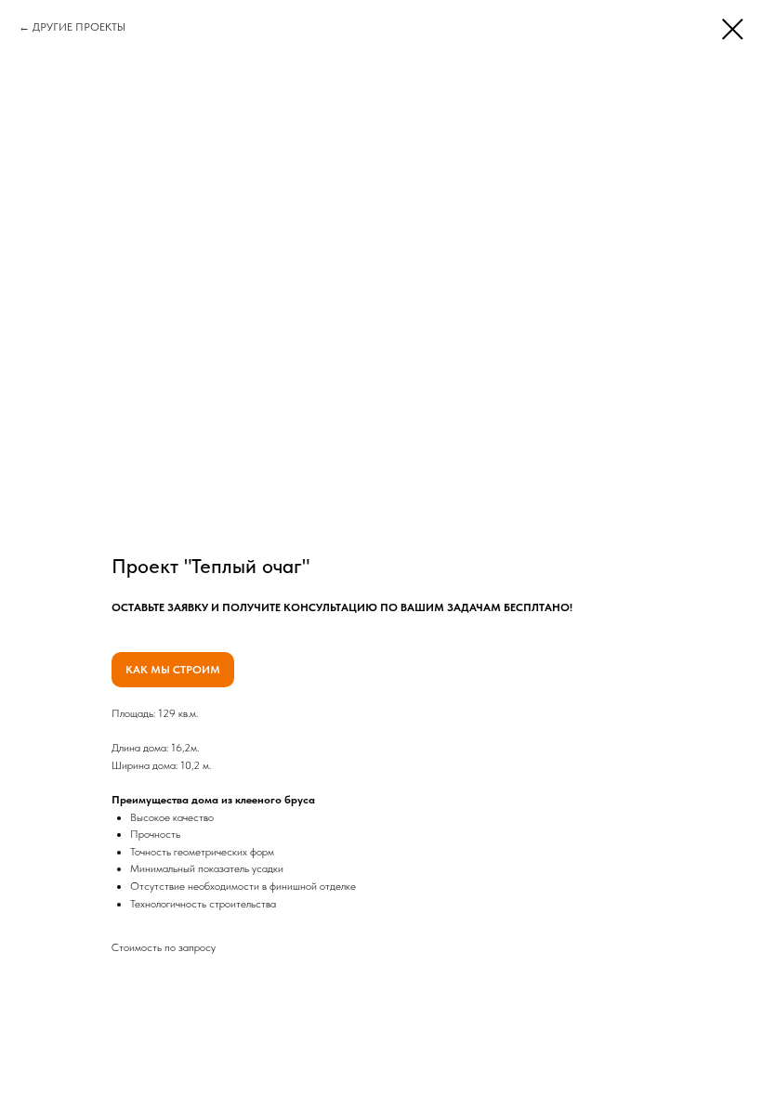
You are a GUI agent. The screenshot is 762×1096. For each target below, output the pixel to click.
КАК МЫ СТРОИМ (172, 669)
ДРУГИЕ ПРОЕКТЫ (79, 26)
